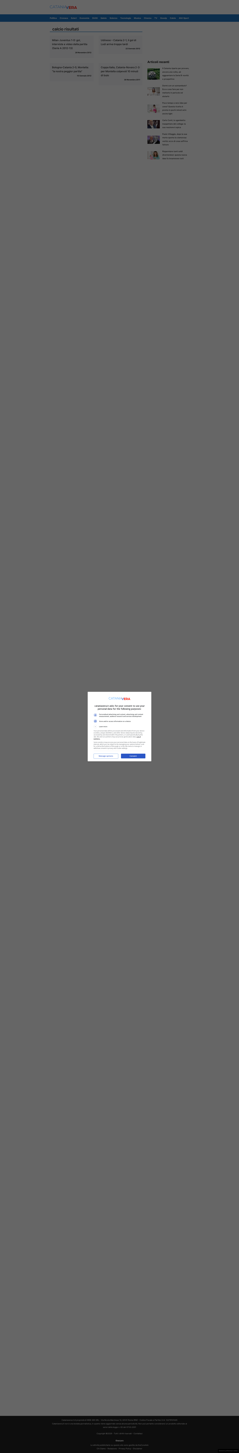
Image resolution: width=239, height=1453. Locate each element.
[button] (119, 726)
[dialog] (119, 726)
